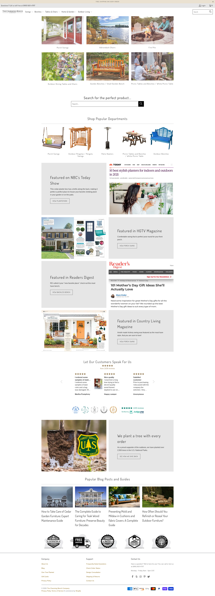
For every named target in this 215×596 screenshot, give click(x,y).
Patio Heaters (107, 142)
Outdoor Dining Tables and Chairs (62, 69)
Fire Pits (152, 32)
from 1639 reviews (107, 368)
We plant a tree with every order (139, 438)
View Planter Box (60, 201)
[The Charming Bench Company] (12, 11)
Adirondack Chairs (107, 32)
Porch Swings (62, 32)
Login (203, 5)
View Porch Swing (127, 246)
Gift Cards (45, 576)
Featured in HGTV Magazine (139, 230)
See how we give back (129, 456)
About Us (44, 564)
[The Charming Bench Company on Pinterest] (144, 576)
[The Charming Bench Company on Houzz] (136, 576)
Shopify (78, 591)
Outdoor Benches (161, 142)
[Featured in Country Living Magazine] (73, 331)
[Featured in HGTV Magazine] (73, 238)
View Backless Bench (61, 292)
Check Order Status (93, 568)
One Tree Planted (47, 572)
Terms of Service (57, 591)
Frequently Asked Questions (96, 564)
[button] (29, 12)
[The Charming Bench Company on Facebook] (132, 576)
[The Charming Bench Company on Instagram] (140, 576)
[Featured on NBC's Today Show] (141, 189)
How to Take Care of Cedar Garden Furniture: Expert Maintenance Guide (56, 515)
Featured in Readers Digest (72, 277)
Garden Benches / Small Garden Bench (107, 69)
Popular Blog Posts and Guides (107, 479)
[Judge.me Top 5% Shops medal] (104, 409)
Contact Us (90, 581)
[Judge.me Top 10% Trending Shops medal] (113, 409)
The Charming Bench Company (58, 588)
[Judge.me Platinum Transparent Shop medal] (85, 409)
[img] (107, 365)
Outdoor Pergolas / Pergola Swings (80, 142)
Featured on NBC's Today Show (70, 180)
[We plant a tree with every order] (73, 446)
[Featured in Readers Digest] (141, 284)
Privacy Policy (46, 581)
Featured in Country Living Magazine (139, 323)
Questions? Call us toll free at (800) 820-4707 (18, 5)
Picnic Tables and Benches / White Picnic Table (152, 69)
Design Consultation (93, 572)
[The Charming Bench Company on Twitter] (148, 576)
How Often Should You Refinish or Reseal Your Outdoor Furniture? (155, 515)
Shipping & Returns (93, 576)
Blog (43, 568)
